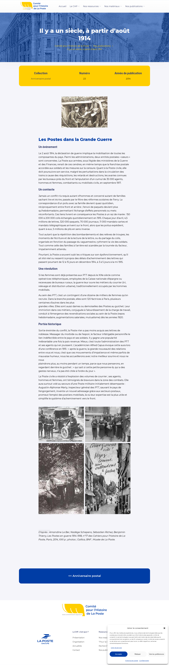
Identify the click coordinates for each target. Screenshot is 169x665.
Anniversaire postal (41, 78)
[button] (164, 628)
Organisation (78, 642)
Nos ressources (91, 6)
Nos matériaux (112, 6)
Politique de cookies (131, 660)
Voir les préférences (156, 654)
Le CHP (73, 6)
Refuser (138, 654)
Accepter (118, 654)
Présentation (78, 638)
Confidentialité (144, 660)
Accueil (62, 6)
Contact (76, 650)
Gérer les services (116, 648)
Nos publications (134, 6)
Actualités (77, 646)
